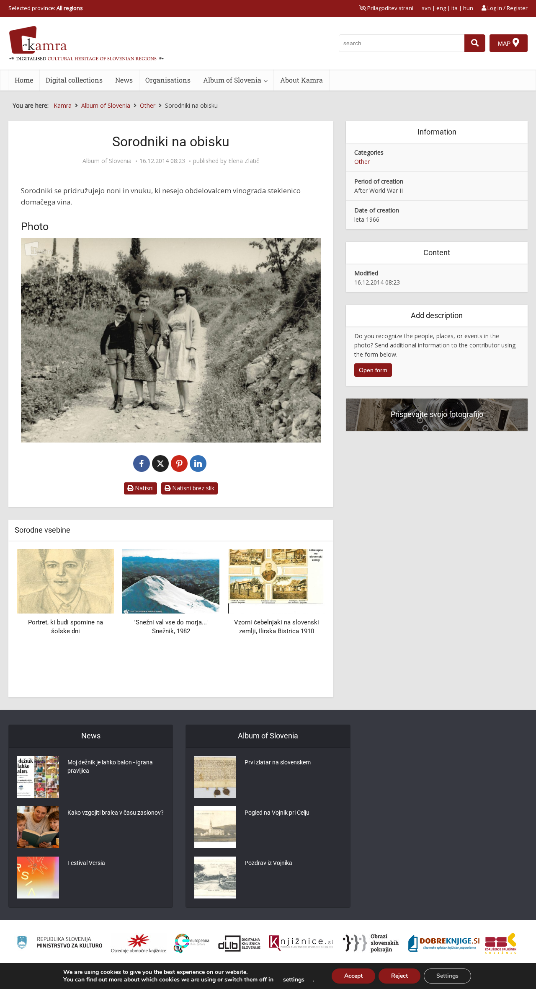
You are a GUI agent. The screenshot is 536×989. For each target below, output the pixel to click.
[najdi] (474, 43)
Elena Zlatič (243, 161)
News (124, 79)
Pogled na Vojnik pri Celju (277, 812)
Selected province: (45, 8)
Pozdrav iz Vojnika (268, 863)
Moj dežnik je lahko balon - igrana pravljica (110, 766)
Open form (373, 370)
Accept (353, 976)
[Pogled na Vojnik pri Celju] (215, 827)
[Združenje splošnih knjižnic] (500, 943)
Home (24, 79)
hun (468, 8)
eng (441, 8)
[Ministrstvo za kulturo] (59, 944)
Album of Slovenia (232, 79)
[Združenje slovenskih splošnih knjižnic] (300, 943)
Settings (447, 976)
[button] (304, 620)
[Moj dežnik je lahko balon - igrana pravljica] (38, 777)
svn (426, 8)
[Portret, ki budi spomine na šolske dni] (65, 581)
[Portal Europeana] (191, 943)
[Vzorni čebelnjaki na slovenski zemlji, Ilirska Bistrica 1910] (276, 581)
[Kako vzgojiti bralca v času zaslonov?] (38, 827)
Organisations (168, 79)
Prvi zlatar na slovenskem (278, 762)
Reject (399, 976)
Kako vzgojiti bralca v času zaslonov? (115, 812)
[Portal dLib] (239, 943)
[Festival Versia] (38, 877)
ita (454, 8)
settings (293, 980)
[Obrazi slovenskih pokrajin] (371, 943)
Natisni (143, 488)
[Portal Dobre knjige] (443, 943)
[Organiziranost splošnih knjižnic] (139, 943)
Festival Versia (86, 863)
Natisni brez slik (192, 488)
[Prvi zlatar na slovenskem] (215, 777)
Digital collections (74, 79)
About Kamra (301, 79)
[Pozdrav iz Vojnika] (215, 877)
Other (362, 162)
